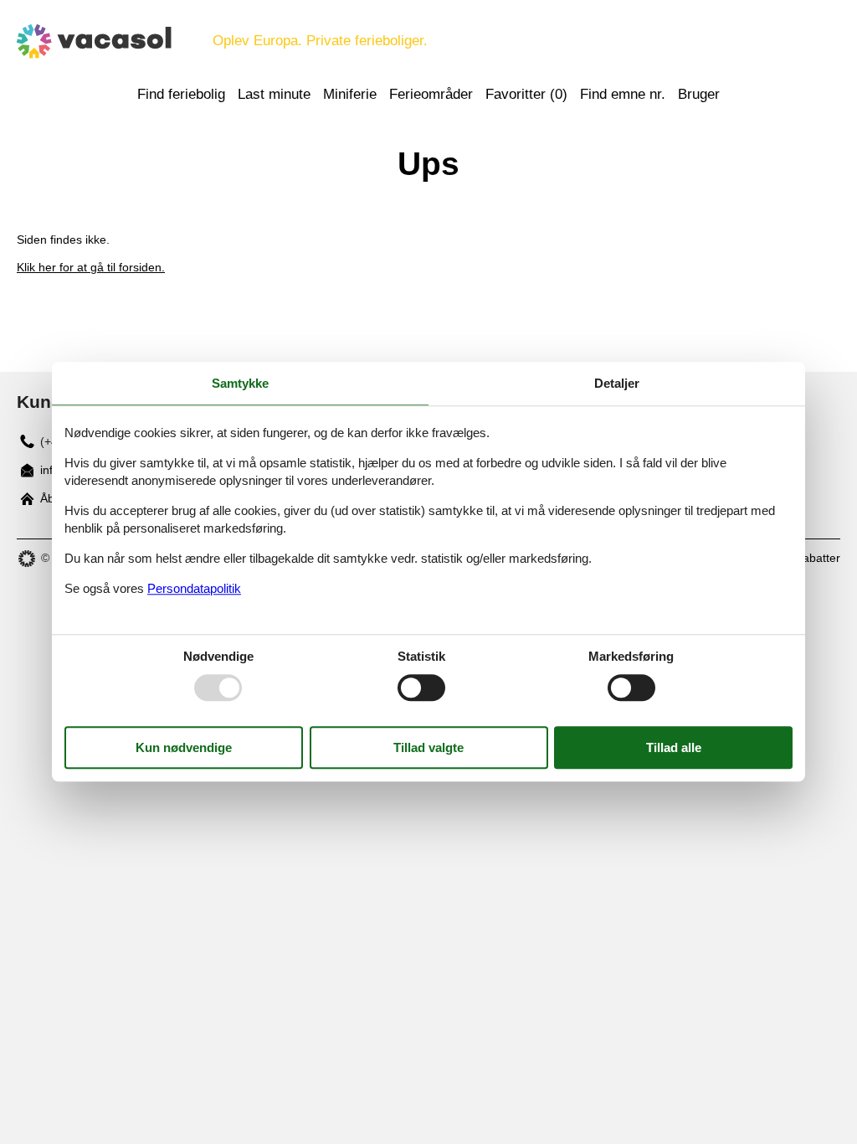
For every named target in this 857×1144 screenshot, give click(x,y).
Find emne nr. (622, 94)
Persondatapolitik (194, 588)
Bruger (699, 94)
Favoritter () (526, 94)
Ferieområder (431, 94)
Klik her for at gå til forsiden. (91, 267)
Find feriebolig (181, 94)
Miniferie (350, 94)
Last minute (274, 94)
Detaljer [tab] (616, 383)
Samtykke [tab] (240, 383)
